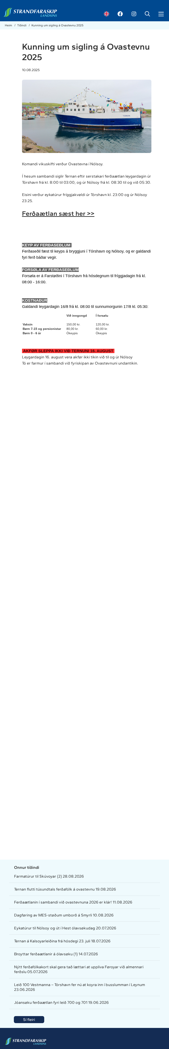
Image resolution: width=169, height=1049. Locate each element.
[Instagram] (133, 13)
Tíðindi (22, 25)
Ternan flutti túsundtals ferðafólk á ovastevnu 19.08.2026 (65, 889)
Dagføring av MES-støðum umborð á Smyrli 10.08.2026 (64, 915)
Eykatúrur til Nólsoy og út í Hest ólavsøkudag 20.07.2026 (65, 928)
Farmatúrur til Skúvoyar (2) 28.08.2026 (49, 876)
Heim (9, 25)
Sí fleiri (29, 1019)
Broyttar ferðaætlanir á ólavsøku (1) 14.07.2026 (56, 954)
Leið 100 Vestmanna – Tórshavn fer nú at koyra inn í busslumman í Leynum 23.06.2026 (79, 987)
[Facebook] (120, 13)
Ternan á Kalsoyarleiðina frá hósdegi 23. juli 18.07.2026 (62, 941)
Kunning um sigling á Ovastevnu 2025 (57, 25)
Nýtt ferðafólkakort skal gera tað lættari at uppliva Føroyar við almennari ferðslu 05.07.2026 (78, 969)
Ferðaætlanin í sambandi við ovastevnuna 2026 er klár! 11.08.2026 (73, 902)
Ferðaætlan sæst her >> (58, 213)
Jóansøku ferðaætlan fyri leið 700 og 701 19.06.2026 (61, 1002)
